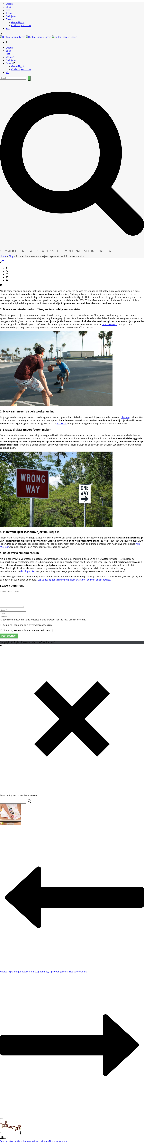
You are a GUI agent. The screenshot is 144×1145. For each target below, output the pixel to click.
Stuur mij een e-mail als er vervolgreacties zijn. (27, 625)
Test (8, 10)
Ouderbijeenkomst (21, 25)
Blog (8, 28)
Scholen (10, 13)
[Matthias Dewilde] (38, 37)
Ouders (10, 3)
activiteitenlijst (109, 324)
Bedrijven (11, 16)
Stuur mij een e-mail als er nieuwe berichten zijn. (29, 630)
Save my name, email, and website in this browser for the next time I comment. (44, 619)
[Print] (1, 285)
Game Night (17, 22)
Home (3, 256)
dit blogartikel (27, 571)
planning (125, 417)
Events (9, 19)
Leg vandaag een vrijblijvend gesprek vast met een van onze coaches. (74, 579)
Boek (8, 6)
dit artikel (62, 423)
